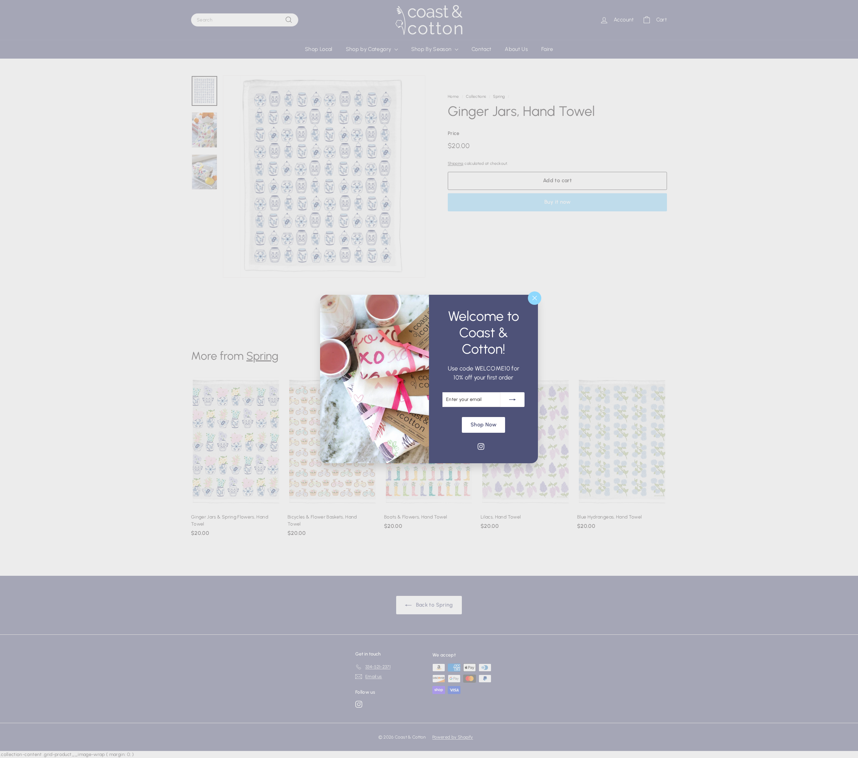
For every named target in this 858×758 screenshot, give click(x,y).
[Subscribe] (512, 399)
